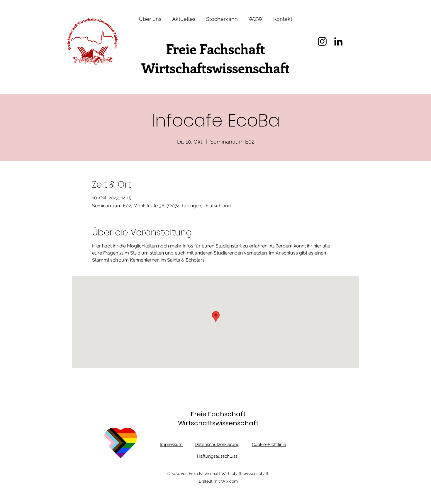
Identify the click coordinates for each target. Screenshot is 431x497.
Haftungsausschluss (217, 456)
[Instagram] (322, 41)
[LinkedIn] (338, 41)
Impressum (171, 444)
